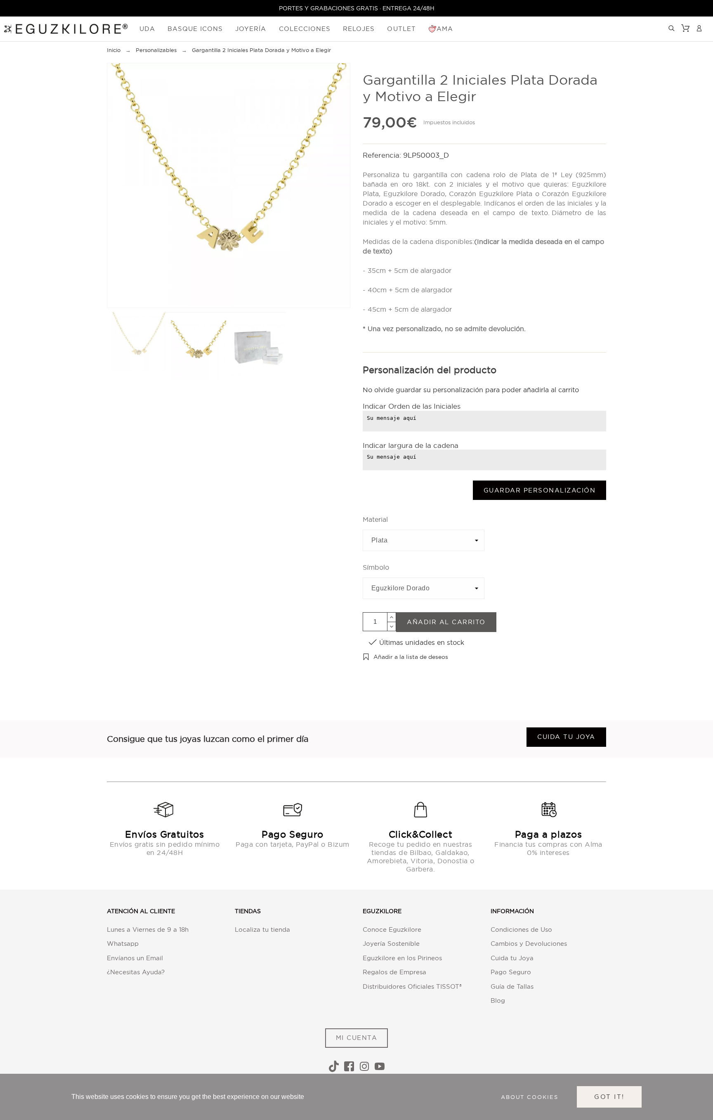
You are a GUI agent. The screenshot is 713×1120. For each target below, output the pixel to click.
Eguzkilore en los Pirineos (402, 958)
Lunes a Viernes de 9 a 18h (148, 929)
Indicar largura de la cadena (410, 445)
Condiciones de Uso (521, 929)
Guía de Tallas (512, 986)
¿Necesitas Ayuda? (136, 972)
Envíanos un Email (135, 958)
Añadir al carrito (446, 622)
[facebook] (349, 1066)
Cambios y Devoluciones (529, 943)
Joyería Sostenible (391, 943)
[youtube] (380, 1066)
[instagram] (364, 1066)
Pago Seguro (511, 972)
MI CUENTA (357, 1038)
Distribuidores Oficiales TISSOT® (412, 986)
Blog (498, 1000)
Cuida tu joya (566, 737)
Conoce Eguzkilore (392, 929)
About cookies (530, 1097)
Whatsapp (123, 943)
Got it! (609, 1097)
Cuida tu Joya (512, 958)
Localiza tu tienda (262, 929)
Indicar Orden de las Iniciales (411, 406)
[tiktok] (334, 1066)
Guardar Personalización (540, 490)
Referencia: (383, 155)
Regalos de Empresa (394, 972)
